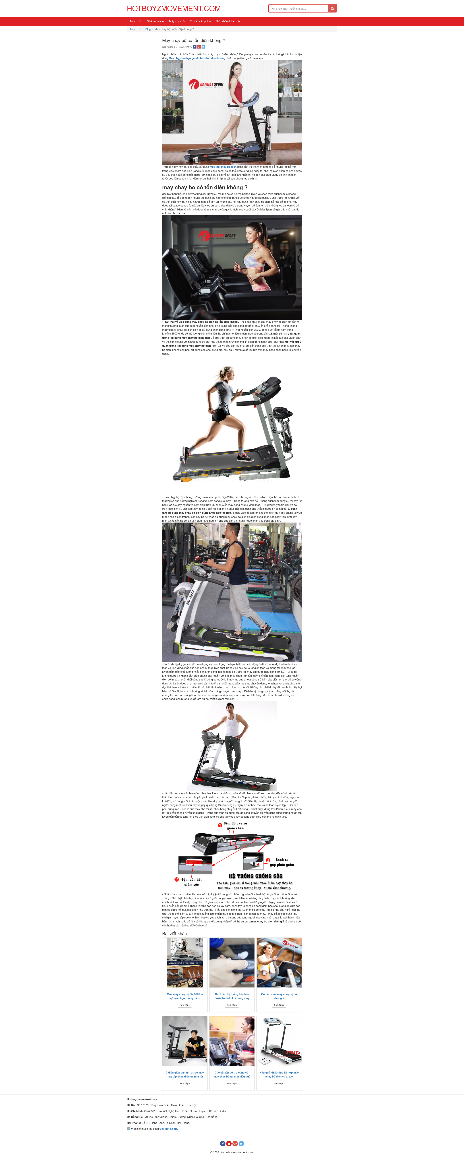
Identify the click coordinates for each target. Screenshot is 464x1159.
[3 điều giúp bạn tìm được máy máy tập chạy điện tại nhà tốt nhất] (184, 1041)
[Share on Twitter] (203, 47)
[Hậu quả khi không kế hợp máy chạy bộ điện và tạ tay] (279, 1041)
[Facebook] (222, 1143)
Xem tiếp (184, 1004)
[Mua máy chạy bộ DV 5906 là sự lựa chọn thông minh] (184, 962)
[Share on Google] (199, 47)
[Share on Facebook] (194, 47)
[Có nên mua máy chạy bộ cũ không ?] (279, 962)
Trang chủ (135, 21)
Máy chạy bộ (177, 21)
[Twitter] (241, 1143)
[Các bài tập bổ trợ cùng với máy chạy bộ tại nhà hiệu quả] (232, 1041)
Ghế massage (155, 21)
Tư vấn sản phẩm (200, 21)
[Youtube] (229, 1143)
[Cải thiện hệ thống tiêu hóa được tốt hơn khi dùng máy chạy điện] (232, 962)
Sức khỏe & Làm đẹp (228, 21)
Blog (148, 29)
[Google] (235, 1143)
